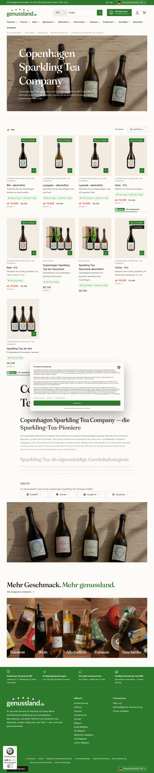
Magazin (78, 723)
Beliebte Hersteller (59, 33)
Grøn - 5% (121, 185)
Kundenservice (81, 703)
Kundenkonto (80, 715)
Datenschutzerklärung (101, 758)
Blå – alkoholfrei (16, 185)
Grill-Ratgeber (80, 739)
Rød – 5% (12, 267)
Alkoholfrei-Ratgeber (83, 735)
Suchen (77, 719)
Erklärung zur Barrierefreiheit (41, 762)
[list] (77, 677)
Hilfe (111, 2)
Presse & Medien (121, 711)
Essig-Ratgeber (81, 727)
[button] (144, 12)
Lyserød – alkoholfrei (91, 185)
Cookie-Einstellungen (62, 762)
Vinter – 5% (121, 267)
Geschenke (43, 33)
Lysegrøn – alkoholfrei (55, 185)
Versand (78, 711)
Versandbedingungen (82, 758)
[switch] (10, 766)
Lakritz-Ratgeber (81, 742)
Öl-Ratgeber (79, 731)
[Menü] (15, 748)
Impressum (31, 758)
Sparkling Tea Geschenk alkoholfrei (91, 267)
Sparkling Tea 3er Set (19, 348)
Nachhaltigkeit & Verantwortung (127, 707)
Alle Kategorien (14, 33)
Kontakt (41, 758)
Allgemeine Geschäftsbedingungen (59, 758)
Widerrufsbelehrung (119, 758)
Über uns (117, 703)
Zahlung (78, 707)
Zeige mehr (25, 483)
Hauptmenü (30, 33)
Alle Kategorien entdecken (19, 592)
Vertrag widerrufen (17, 769)
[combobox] (85, 12)
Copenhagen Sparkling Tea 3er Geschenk (56, 267)
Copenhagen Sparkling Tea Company (87, 33)
